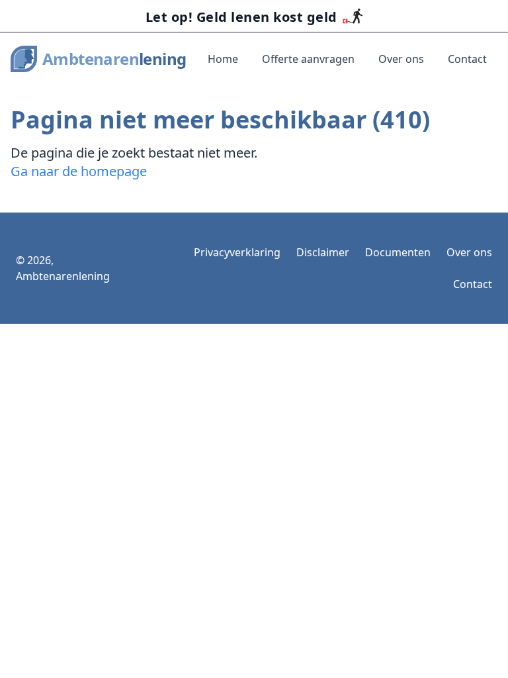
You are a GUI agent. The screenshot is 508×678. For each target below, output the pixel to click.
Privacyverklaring (237, 252)
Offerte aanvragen (308, 59)
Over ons (401, 59)
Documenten (398, 252)
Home (223, 59)
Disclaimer (322, 252)
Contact (467, 59)
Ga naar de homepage (79, 171)
